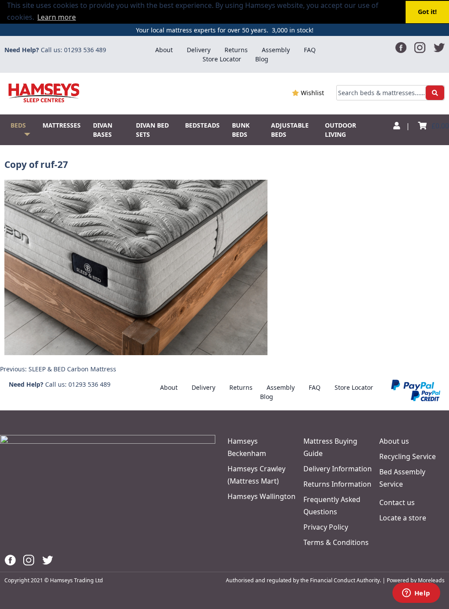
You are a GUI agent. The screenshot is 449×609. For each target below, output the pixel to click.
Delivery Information (337, 469)
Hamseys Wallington (262, 496)
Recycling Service (407, 456)
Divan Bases (102, 130)
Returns (236, 50)
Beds (18, 125)
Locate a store (402, 518)
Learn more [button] (56, 17)
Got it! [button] (427, 11)
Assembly (276, 50)
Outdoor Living (340, 130)
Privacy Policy (325, 527)
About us (394, 441)
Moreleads (431, 580)
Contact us (397, 502)
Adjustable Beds (290, 130)
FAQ (310, 50)
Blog (261, 59)
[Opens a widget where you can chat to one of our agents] (416, 594)
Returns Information (337, 484)
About (164, 50)
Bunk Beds (240, 130)
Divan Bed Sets (152, 130)
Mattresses (62, 125)
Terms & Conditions (336, 542)
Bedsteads (202, 125)
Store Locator (222, 59)
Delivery (198, 50)
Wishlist (311, 93)
